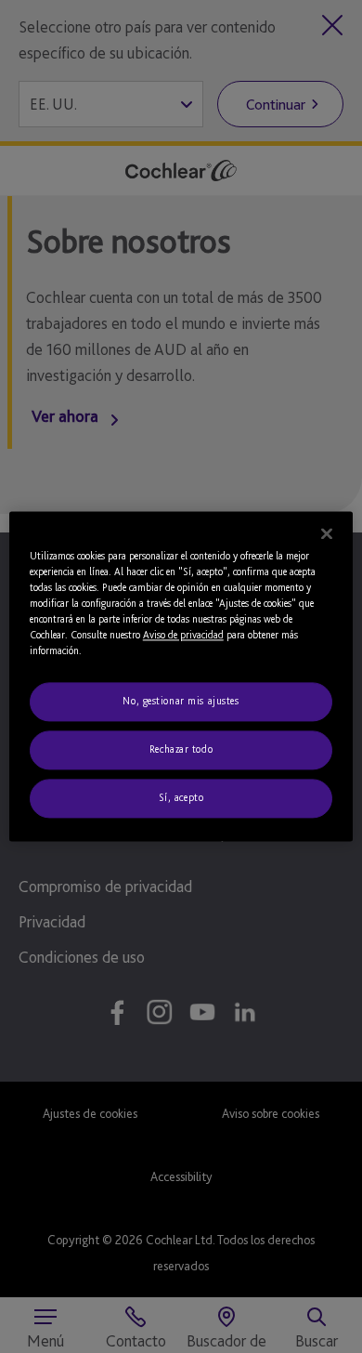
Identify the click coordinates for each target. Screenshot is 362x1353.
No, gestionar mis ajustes (181, 701)
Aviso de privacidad (183, 635)
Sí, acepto (181, 798)
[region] (181, 676)
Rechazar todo (181, 749)
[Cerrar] (326, 533)
